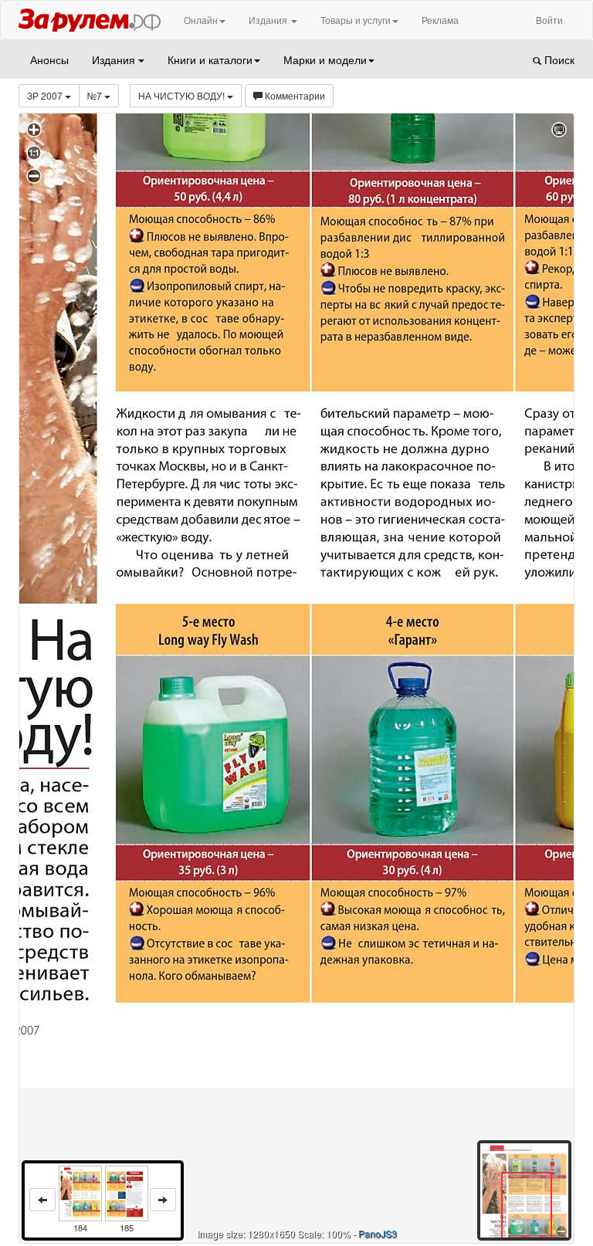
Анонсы (49, 59)
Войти (549, 19)
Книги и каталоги (210, 59)
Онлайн (201, 19)
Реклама (440, 19)
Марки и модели (325, 59)
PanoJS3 (377, 1233)
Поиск (557, 59)
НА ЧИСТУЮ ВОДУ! (182, 95)
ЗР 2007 (46, 95)
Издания (269, 19)
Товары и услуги (355, 19)
